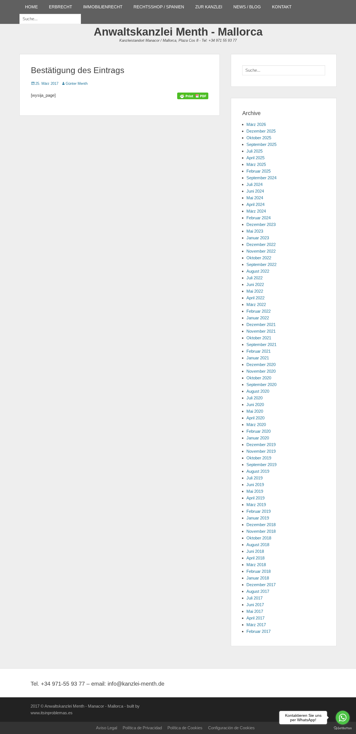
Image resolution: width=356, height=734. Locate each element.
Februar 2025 (258, 171)
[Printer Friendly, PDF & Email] (192, 95)
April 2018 (255, 558)
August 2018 (257, 544)
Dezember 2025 (261, 131)
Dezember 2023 (261, 224)
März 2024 (256, 211)
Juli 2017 (254, 598)
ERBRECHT (60, 6)
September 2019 (261, 464)
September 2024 (261, 177)
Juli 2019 (254, 478)
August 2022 (257, 271)
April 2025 (255, 157)
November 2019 (261, 451)
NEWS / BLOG (247, 6)
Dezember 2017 (261, 584)
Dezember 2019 (261, 444)
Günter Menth (77, 83)
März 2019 (256, 504)
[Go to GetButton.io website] (343, 728)
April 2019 (255, 498)
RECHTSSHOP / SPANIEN (159, 6)
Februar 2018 (258, 571)
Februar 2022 (258, 311)
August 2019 (257, 471)
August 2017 (257, 591)
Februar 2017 (258, 631)
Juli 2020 (254, 397)
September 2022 (261, 264)
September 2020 (261, 384)
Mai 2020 (254, 411)
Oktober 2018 (258, 538)
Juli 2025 (254, 151)
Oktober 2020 (258, 377)
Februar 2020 (258, 431)
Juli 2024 (254, 184)
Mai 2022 (254, 291)
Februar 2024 (258, 217)
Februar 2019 (258, 511)
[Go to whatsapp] (343, 718)
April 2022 (255, 297)
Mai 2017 (254, 611)
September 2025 (261, 144)
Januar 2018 (257, 578)
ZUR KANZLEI (208, 6)
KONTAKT (281, 6)
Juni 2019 (255, 484)
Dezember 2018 (261, 524)
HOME (31, 6)
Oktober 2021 (258, 337)
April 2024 (255, 204)
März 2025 (256, 164)
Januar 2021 (257, 357)
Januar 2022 (257, 317)
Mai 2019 (254, 491)
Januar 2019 (257, 518)
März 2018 (256, 564)
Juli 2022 (254, 277)
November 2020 (261, 371)
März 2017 (256, 624)
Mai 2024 (254, 197)
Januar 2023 (257, 237)
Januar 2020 (257, 438)
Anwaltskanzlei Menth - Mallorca (178, 32)
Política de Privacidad (142, 727)
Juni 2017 (255, 604)
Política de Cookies (184, 727)
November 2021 (261, 331)
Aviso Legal (106, 727)
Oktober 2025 (258, 137)
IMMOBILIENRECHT (102, 6)
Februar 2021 (258, 351)
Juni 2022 (255, 284)
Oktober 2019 (258, 458)
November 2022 (261, 251)
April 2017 (255, 618)
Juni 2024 (255, 191)
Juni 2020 (255, 404)
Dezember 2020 (261, 364)
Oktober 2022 (258, 257)
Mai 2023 (254, 231)
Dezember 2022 (261, 244)
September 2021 (261, 344)
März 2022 (256, 304)
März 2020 (256, 424)
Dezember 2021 (261, 324)
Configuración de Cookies (231, 727)
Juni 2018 (255, 551)
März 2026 (256, 124)
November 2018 (261, 531)
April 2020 (255, 417)
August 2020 (257, 391)
